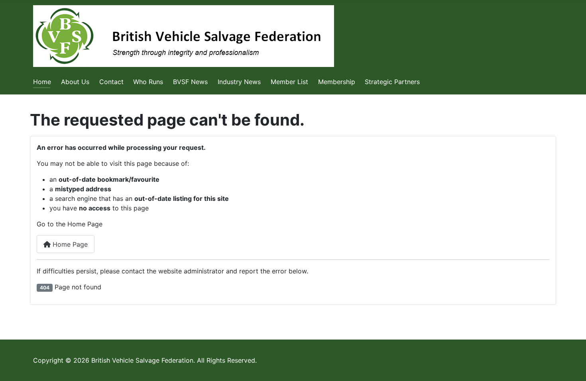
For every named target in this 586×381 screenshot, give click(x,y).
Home (42, 82)
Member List (289, 82)
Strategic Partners (392, 82)
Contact (111, 82)
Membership (336, 82)
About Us (75, 82)
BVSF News (190, 82)
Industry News (239, 82)
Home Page (69, 244)
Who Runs (148, 82)
